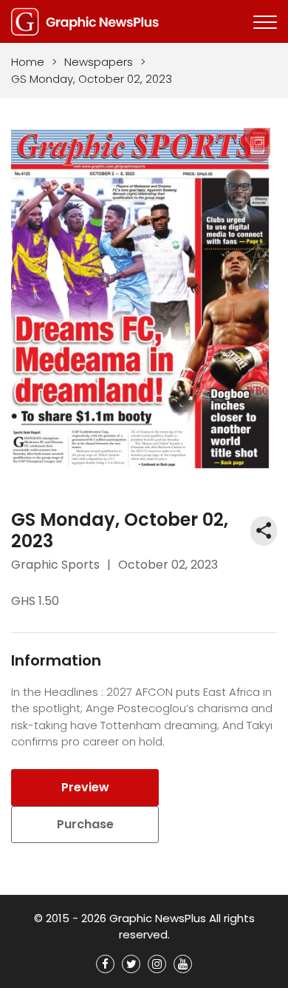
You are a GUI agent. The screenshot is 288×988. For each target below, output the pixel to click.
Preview (85, 787)
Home (27, 62)
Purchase (85, 824)
